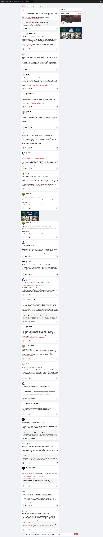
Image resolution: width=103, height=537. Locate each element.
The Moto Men (29, 261)
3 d (26, 153)
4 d (31, 300)
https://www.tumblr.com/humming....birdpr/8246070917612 (33, 520)
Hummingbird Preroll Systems (32, 510)
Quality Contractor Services (32, 173)
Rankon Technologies (30, 418)
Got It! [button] (76, 534)
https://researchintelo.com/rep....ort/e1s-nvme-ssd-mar (33, 285)
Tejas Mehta (28, 241)
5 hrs (26, 11)
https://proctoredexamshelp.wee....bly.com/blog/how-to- (33, 103)
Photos (35, 6)
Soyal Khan (28, 111)
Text (29, 6)
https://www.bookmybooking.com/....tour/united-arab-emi (38, 123)
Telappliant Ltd (29, 326)
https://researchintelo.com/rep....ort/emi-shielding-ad (32, 389)
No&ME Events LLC (30, 345)
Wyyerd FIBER (29, 132)
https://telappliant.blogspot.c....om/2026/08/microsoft (32, 502)
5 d (26, 346)
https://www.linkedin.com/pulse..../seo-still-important (32, 428)
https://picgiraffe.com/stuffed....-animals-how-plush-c (32, 45)
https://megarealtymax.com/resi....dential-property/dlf (32, 18)
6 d (26, 511)
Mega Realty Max (29, 10)
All (23, 6)
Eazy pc (28, 443)
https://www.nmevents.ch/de (27, 355)
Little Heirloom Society (31, 33)
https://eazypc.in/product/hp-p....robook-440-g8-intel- (36, 453)
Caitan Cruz (28, 152)
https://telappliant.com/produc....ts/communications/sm (33, 337)
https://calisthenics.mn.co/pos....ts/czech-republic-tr (32, 410)
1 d (26, 34)
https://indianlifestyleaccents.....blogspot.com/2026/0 (32, 233)
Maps (42, 6)
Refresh (79, 13)
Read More (24, 66)
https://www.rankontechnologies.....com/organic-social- (33, 476)
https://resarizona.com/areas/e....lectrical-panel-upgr (40, 185)
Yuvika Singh (28, 193)
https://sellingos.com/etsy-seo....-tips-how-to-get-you (37, 85)
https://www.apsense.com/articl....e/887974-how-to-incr (43, 374)
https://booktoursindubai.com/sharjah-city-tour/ (37, 253)
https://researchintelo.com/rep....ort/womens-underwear (33, 158)
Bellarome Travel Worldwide (32, 403)
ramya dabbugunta (35, 299)
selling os (28, 53)
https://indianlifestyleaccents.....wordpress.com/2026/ (32, 204)
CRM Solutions (69, 22)
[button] (22, 1)
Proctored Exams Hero (31, 93)
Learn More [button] (58, 534)
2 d (26, 112)
